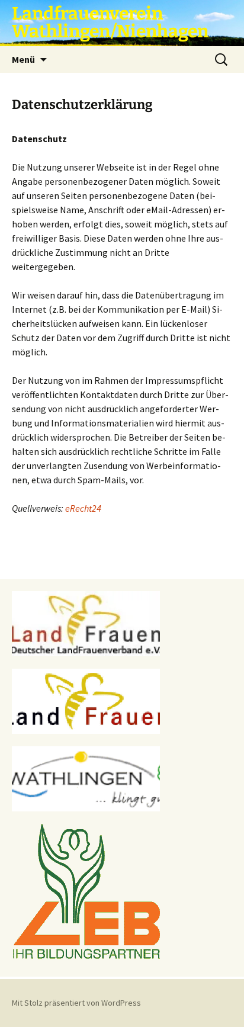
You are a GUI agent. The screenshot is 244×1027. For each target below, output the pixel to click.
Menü (23, 59)
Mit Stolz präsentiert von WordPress (76, 1002)
